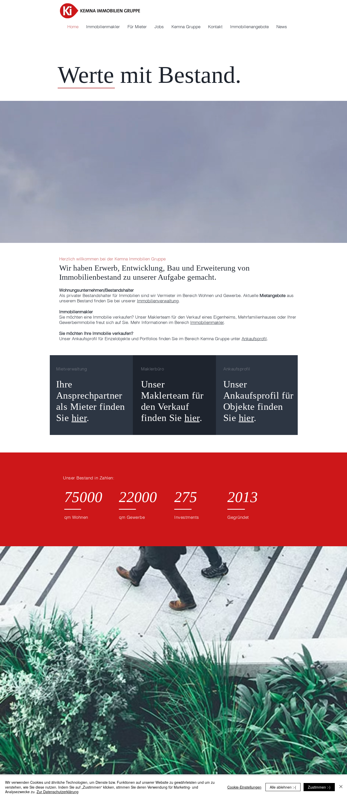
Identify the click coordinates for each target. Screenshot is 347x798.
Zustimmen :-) (319, 787)
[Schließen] (341, 787)
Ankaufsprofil (254, 338)
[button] (186, 26)
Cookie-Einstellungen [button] (244, 787)
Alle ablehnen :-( (283, 787)
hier (79, 417)
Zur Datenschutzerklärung (57, 791)
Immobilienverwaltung (158, 300)
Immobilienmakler (207, 322)
